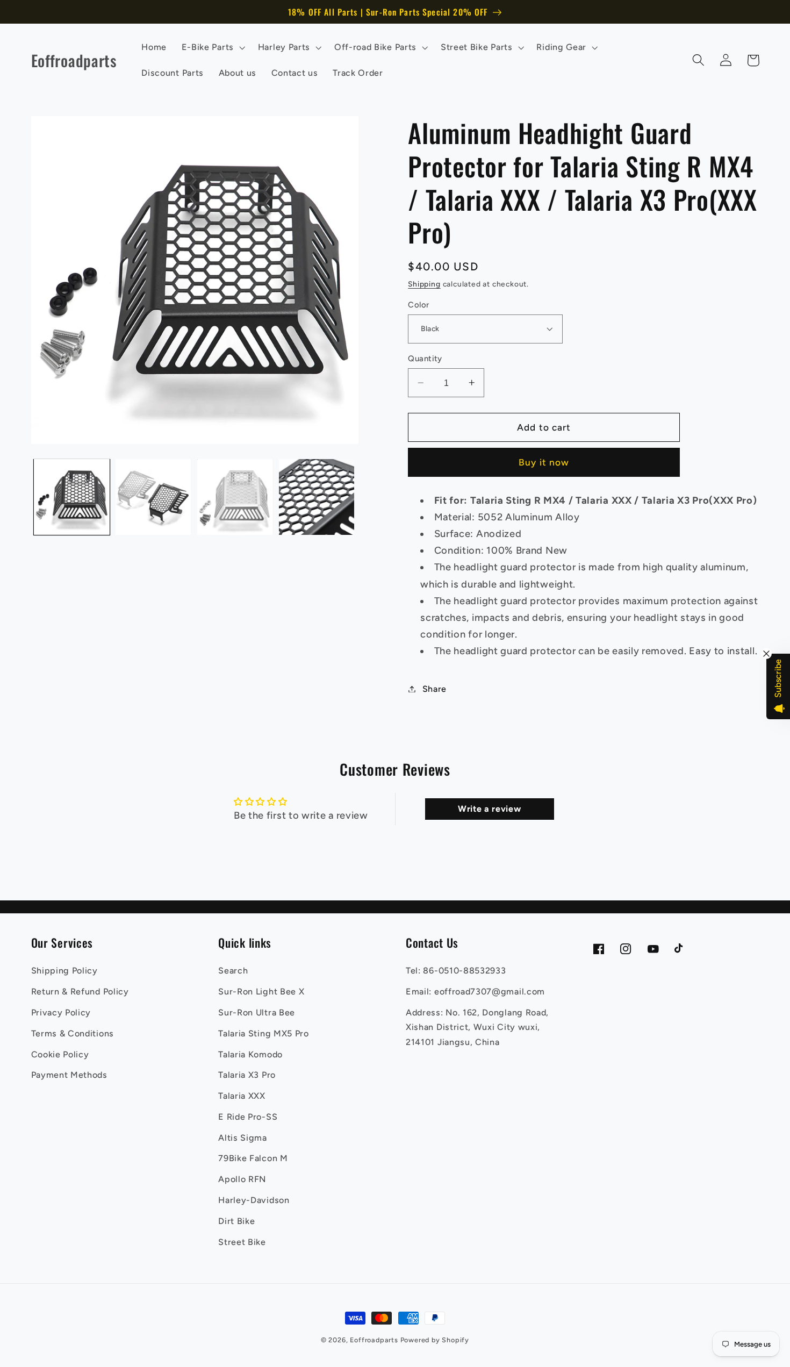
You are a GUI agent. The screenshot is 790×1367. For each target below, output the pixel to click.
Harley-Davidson (253, 1200)
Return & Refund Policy (80, 991)
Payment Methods (69, 1075)
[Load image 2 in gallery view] (153, 496)
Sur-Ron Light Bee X (261, 991)
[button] (212, 47)
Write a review (489, 809)
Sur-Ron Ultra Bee (256, 1012)
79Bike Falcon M (253, 1158)
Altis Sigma (242, 1138)
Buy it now (544, 462)
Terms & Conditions (72, 1033)
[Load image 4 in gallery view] (316, 496)
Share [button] (434, 689)
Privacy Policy (61, 1012)
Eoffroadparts (374, 1340)
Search (233, 970)
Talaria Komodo (250, 1054)
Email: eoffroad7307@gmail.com (475, 991)
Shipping (424, 284)
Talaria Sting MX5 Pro (263, 1033)
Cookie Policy (60, 1054)
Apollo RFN (242, 1179)
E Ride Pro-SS (247, 1117)
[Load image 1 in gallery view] (71, 496)
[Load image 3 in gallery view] (234, 496)
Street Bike (242, 1242)
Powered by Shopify (435, 1340)
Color (418, 304)
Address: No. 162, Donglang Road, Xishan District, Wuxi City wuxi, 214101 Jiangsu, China (477, 1027)
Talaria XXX (241, 1096)
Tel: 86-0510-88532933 (456, 970)
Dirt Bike (236, 1221)
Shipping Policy (64, 970)
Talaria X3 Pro (247, 1075)
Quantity (425, 358)
